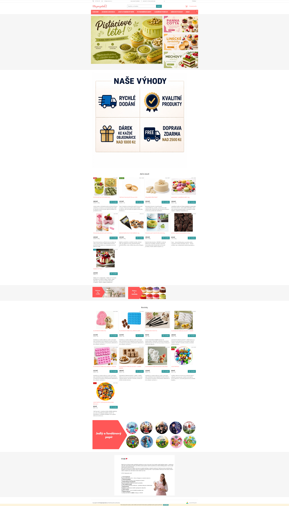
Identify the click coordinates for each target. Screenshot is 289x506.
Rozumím (166, 504)
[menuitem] (95, 12)
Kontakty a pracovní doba (149, 1)
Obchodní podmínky (135, 1)
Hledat (159, 6)
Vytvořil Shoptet (193, 503)
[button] (96, 40)
